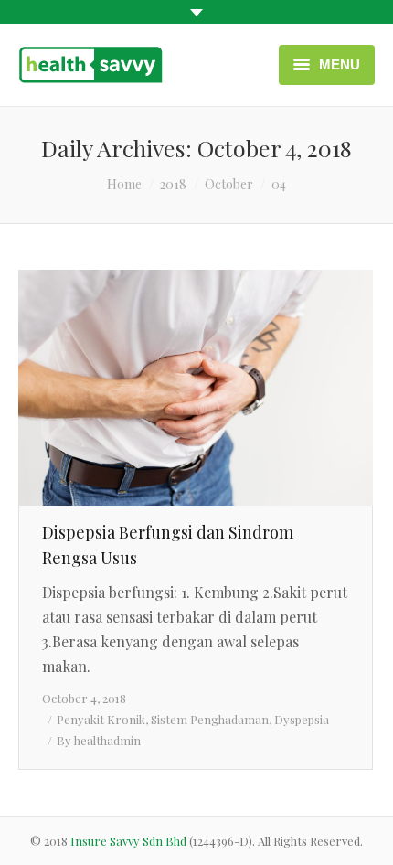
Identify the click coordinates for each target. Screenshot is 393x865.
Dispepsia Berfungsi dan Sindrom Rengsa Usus (167, 545)
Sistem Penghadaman (210, 719)
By (99, 740)
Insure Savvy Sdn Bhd (129, 841)
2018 (173, 184)
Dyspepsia (301, 719)
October (229, 184)
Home (124, 184)
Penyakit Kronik (101, 719)
